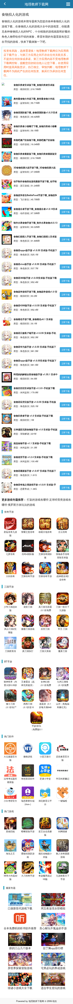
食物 (4, 21)
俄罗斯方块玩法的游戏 (21, 505)
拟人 (10, 21)
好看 (64, 31)
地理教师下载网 (36, 4)
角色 (4, 36)
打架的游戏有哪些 (38, 499)
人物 (10, 36)
